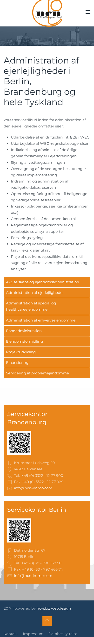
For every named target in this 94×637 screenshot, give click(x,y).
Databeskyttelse (62, 633)
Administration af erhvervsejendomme (40, 320)
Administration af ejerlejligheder (35, 292)
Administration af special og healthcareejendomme (31, 306)
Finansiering (17, 362)
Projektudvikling (21, 352)
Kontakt (11, 633)
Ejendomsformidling (24, 341)
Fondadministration (24, 330)
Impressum (33, 633)
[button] (88, 12)
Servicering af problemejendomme (37, 373)
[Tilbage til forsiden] (47, 12)
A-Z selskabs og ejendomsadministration (42, 282)
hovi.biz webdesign (54, 608)
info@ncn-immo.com (33, 488)
